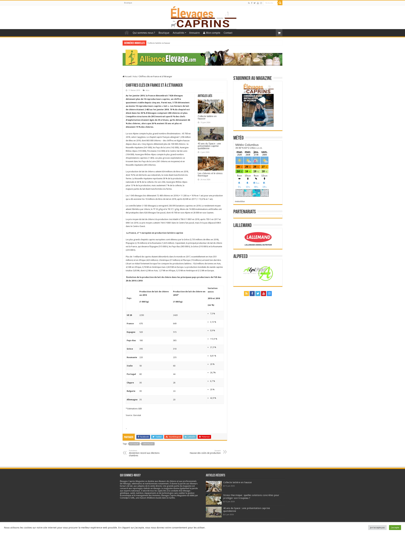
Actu (135, 76)
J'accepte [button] (395, 527)
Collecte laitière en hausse (159, 43)
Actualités (178, 32)
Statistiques (148, 444)
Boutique (128, 3)
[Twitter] (254, 3)
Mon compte (213, 32)
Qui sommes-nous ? (144, 32)
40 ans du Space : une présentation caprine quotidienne (209, 146)
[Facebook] (252, 3)
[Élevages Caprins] (202, 16)
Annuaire (194, 32)
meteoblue (240, 201)
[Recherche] (280, 2)
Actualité (134, 444)
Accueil (127, 32)
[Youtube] (258, 3)
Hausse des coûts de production (205, 452)
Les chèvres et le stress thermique (210, 174)
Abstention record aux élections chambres (144, 453)
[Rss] (249, 3)
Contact (228, 32)
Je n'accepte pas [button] (377, 527)
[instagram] (261, 3)
